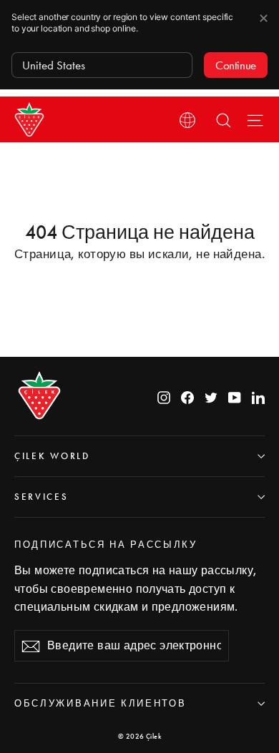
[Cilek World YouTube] (234, 395)
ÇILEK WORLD (52, 456)
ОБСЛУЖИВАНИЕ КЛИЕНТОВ (100, 703)
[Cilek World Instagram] (163, 395)
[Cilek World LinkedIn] (258, 395)
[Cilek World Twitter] (211, 395)
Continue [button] (235, 65)
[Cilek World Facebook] (187, 395)
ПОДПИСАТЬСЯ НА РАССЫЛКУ (105, 544)
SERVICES (41, 497)
